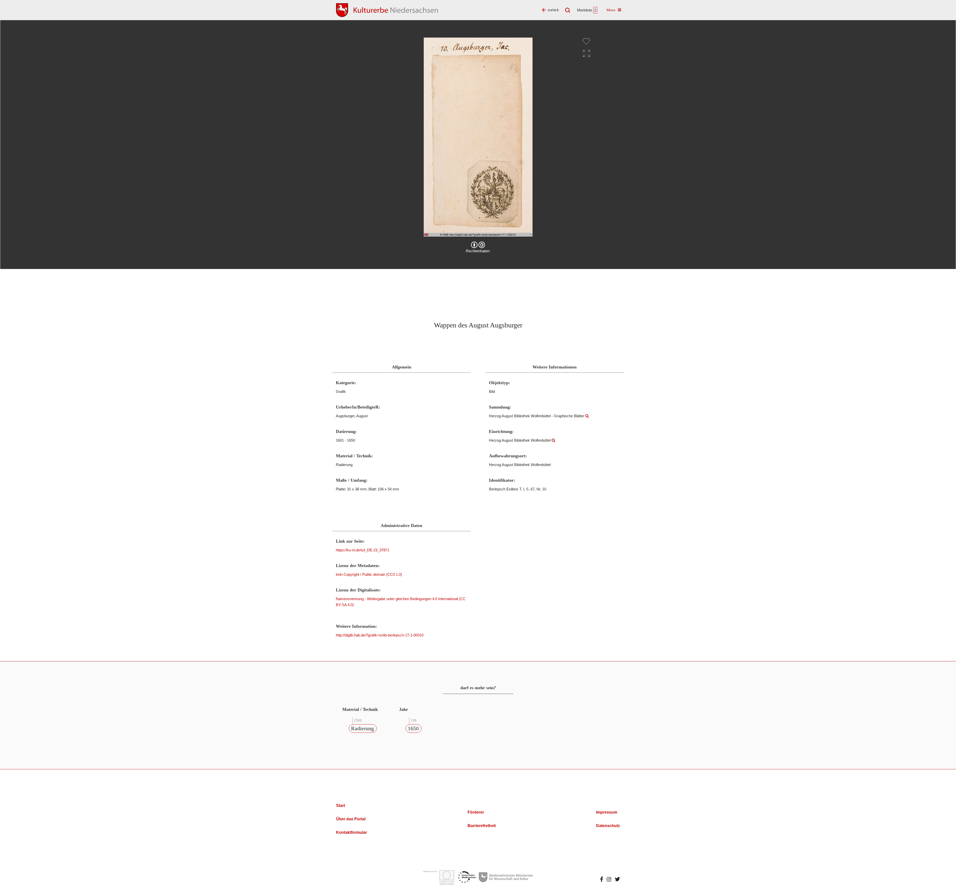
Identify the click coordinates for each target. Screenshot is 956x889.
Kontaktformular (351, 832)
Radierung (362, 728)
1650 (413, 728)
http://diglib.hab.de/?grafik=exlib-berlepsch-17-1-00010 (379, 635)
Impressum (606, 812)
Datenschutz (608, 826)
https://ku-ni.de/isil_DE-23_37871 (362, 550)
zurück (553, 10)
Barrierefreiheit (482, 826)
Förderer (476, 812)
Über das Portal (350, 819)
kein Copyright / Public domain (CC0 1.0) (369, 574)
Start (340, 805)
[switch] (586, 41)
